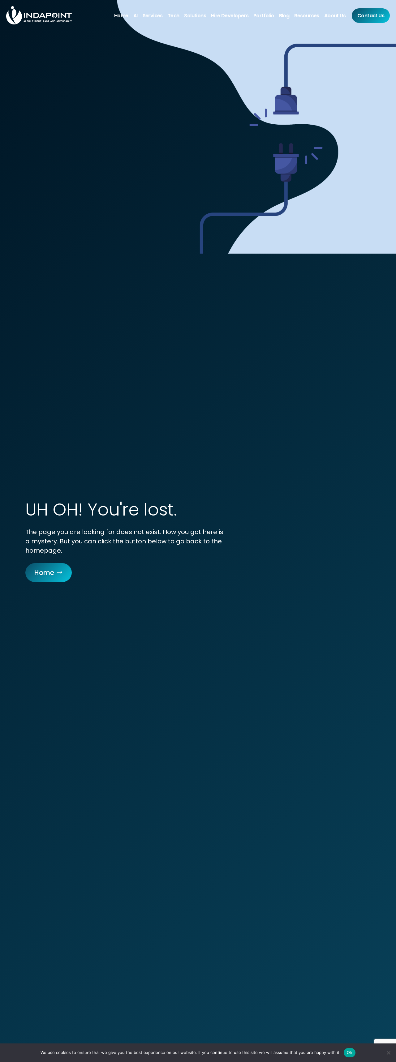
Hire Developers (229, 15)
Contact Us (370, 15)
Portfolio (263, 15)
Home (121, 15)
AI (135, 15)
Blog (284, 15)
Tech (173, 15)
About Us (335, 15)
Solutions (195, 15)
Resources (306, 15)
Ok (349, 1052)
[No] (388, 1053)
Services (153, 15)
